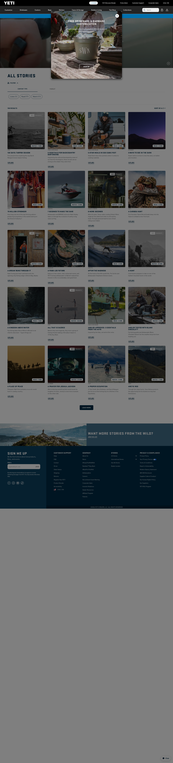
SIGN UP (86, 67)
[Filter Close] (117, 16)
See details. (92, 73)
